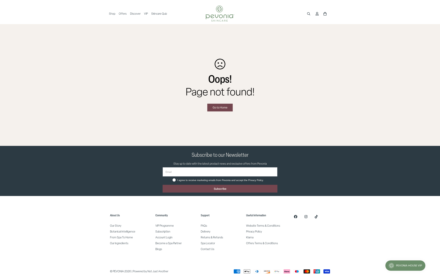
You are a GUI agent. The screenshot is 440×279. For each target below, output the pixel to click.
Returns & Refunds (212, 237)
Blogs (158, 249)
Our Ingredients (119, 243)
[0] (325, 14)
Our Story (115, 226)
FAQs (204, 226)
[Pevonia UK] (220, 13)
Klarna (250, 237)
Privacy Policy (254, 231)
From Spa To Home (121, 237)
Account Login (164, 237)
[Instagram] (306, 217)
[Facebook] (296, 217)
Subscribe (220, 189)
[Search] (308, 14)
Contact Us (207, 249)
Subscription (162, 231)
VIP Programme (164, 226)
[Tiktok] (316, 217)
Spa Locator (208, 243)
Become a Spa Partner (168, 243)
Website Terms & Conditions (263, 226)
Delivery (205, 231)
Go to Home (220, 107)
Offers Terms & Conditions (262, 243)
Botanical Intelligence (122, 231)
